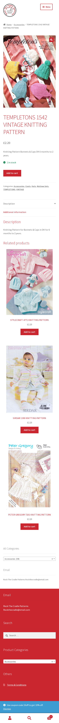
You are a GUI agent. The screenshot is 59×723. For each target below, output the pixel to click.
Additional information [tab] (14, 212)
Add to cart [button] (29, 331)
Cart (45, 716)
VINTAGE (20, 189)
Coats (28, 186)
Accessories (19, 24)
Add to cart (12, 173)
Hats (34, 186)
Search (29, 718)
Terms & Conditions (16, 684)
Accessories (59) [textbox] (29, 559)
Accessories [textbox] (29, 661)
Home (9, 24)
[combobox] (29, 559)
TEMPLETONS (9, 189)
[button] (51, 39)
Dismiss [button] (7, 708)
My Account (10, 718)
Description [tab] (9, 203)
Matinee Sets (43, 186)
